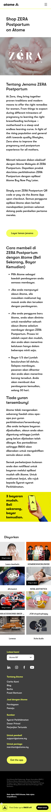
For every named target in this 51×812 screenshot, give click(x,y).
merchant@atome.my (18, 747)
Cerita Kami (13, 681)
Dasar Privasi (13, 723)
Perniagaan (13, 704)
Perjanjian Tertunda (17, 727)
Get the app (16, 760)
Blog (9, 685)
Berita (10, 689)
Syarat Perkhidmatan (18, 720)
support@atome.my (17, 738)
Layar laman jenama (22, 233)
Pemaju (10, 708)
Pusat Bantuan (14, 693)
